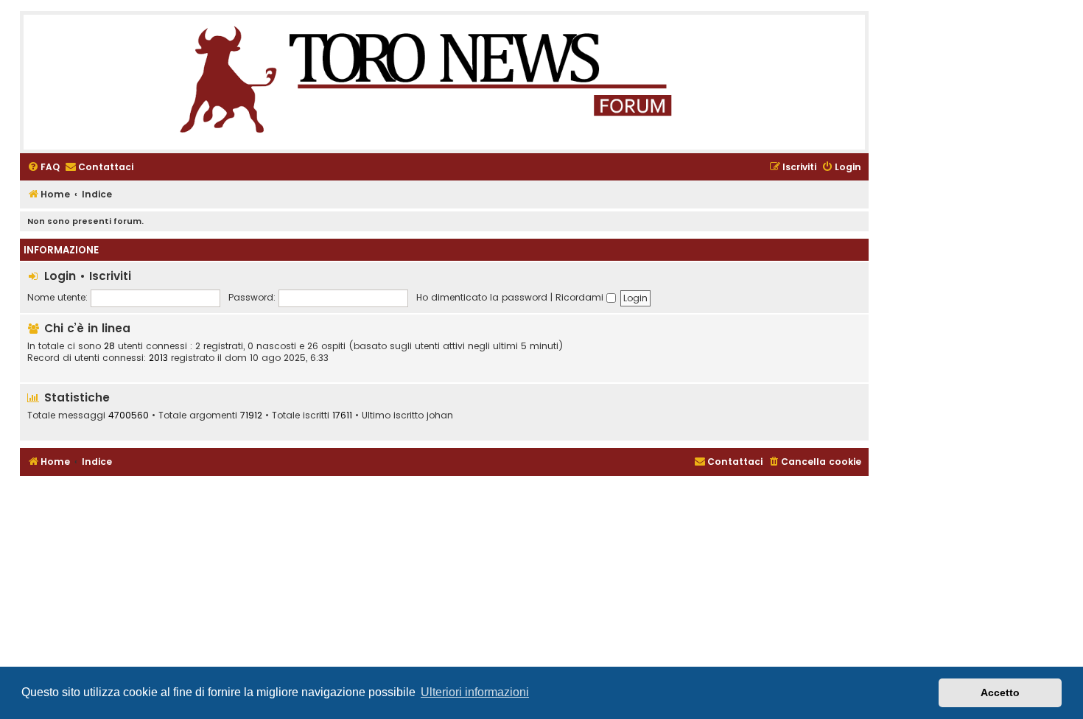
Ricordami (580, 297)
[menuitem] (43, 168)
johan (440, 415)
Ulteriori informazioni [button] (475, 692)
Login (60, 276)
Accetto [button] (1000, 692)
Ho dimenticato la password (481, 297)
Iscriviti (110, 276)
